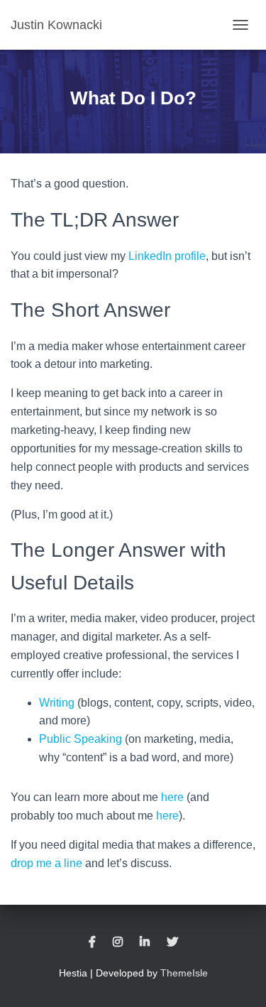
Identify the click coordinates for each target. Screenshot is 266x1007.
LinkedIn (145, 942)
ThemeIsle (184, 973)
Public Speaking (80, 739)
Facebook (92, 942)
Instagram (118, 942)
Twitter (172, 942)
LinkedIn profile (167, 256)
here (172, 797)
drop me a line (46, 863)
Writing (56, 703)
